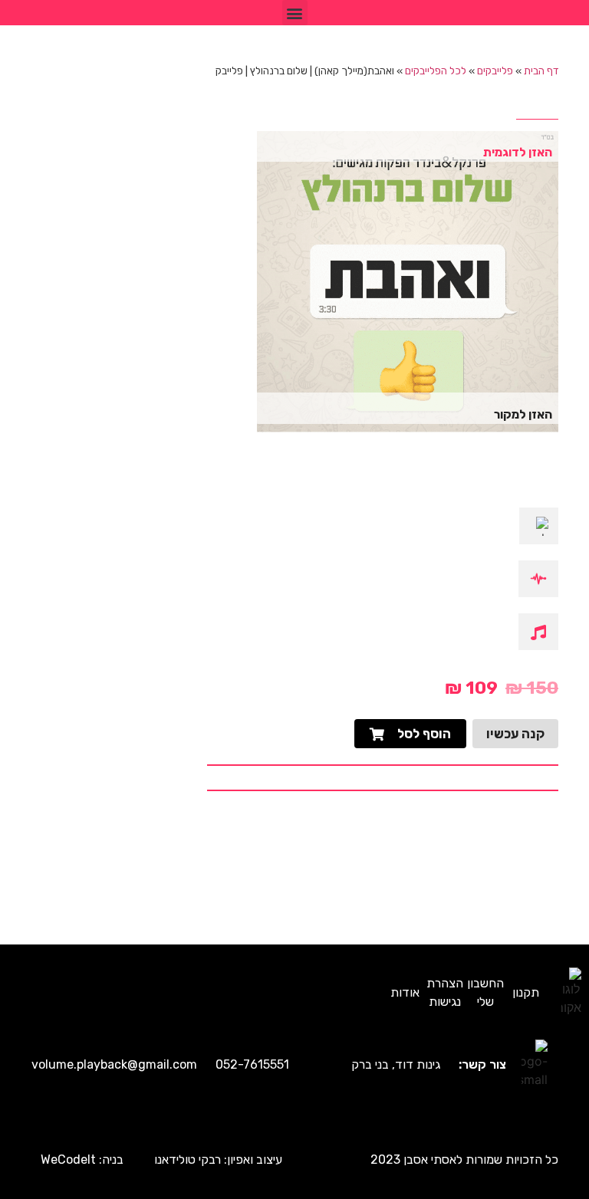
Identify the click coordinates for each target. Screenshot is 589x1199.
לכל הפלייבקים (435, 70)
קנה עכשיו (515, 733)
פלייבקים (495, 70)
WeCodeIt (68, 1159)
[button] (295, 12)
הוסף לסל (424, 733)
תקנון (525, 992)
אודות (405, 992)
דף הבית (541, 70)
